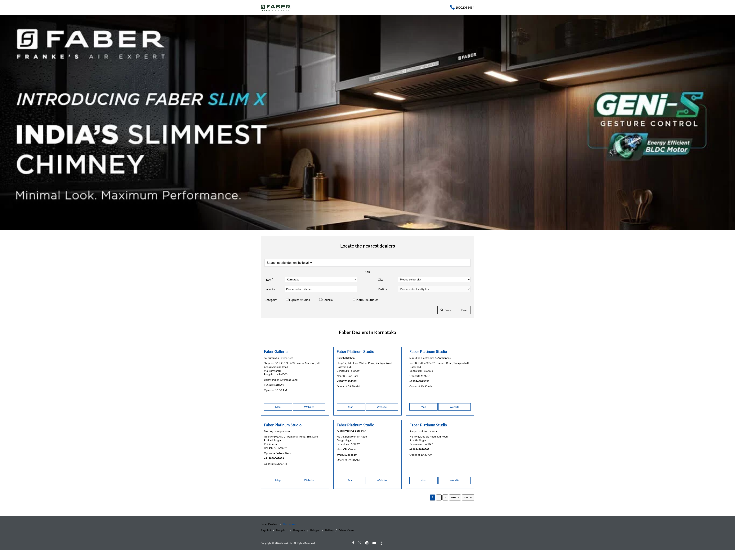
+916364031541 (274, 385)
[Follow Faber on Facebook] (353, 543)
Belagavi (315, 530)
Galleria (327, 300)
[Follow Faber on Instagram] (367, 543)
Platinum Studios (367, 300)
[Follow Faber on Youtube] (374, 543)
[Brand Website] (382, 543)
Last (466, 497)
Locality (270, 289)
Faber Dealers (269, 524)
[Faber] (276, 8)
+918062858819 (347, 454)
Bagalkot (266, 530)
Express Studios (299, 300)
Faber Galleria (275, 351)
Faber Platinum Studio (355, 351)
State (269, 279)
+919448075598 (419, 381)
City (380, 279)
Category (271, 300)
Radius (382, 289)
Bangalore (299, 530)
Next (453, 497)
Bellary (329, 530)
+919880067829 (274, 458)
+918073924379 (347, 381)
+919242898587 (419, 449)
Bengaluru (282, 530)
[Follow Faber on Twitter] (360, 543)
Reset (464, 310)
